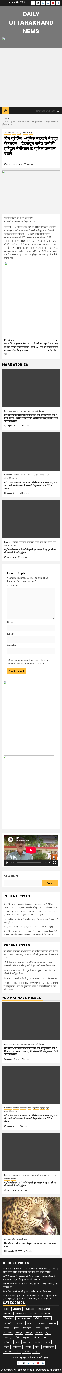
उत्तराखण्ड (7, 133)
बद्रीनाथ (7, 546)
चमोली (14, 133)
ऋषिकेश (42, 1323)
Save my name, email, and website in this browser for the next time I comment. (29, 662)
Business (30, 1309)
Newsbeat (8, 475)
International (44, 1309)
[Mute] (50, 862)
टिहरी (47, 1328)
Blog (6, 1309)
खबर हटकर (30, 542)
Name (11, 622)
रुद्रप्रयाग (17, 1347)
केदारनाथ (52, 1323)
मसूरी (17, 1342)
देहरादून (19, 133)
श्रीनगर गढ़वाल (48, 1347)
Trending (8, 1318)
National (8, 1313)
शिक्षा (36, 1347)
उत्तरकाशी (7, 1323)
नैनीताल (25, 133)
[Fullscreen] (54, 862)
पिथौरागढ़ (7, 1337)
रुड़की (6, 1347)
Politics (33, 1313)
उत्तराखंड (20, 411)
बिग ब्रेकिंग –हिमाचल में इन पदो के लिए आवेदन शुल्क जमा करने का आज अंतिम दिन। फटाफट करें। (17, 347)
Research (45, 1313)
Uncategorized (10, 411)
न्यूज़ (47, 475)
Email (10, 633)
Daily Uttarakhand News (31, 23)
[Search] (58, 111)
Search (11, 876)
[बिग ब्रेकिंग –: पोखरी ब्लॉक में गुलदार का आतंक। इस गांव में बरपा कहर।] (31, 1216)
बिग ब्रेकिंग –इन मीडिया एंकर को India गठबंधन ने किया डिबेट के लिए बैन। (44, 345)
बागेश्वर (36, 1337)
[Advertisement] (31, 77)
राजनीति (13, 546)
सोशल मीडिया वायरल (10, 478)
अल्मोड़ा (47, 1318)
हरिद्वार (31, 133)
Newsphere (40, 1369)
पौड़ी (17, 1337)
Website (11, 645)
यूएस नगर (26, 1342)
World (37, 1318)
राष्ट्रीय (47, 1342)
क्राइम (16, 1328)
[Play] (7, 862)
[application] (31, 850)
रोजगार (28, 1347)
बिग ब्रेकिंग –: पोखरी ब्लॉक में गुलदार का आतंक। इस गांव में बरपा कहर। (28, 927)
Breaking (7, 542)
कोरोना (6, 1328)
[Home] (5, 111)
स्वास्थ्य (26, 1352)
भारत (45, 1337)
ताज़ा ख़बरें (34, 411)
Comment (12, 585)
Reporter (29, 164)
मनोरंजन (7, 1342)
